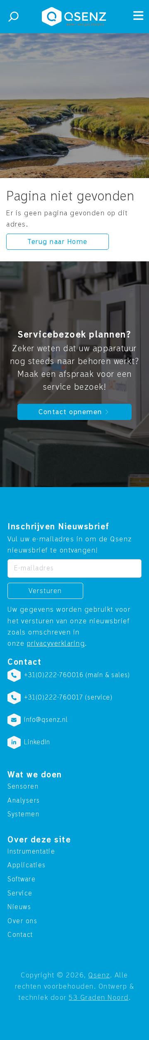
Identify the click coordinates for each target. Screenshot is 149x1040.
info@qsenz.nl (46, 720)
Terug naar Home (57, 241)
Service (20, 893)
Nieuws (19, 907)
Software (21, 879)
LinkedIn (37, 742)
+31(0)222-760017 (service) (68, 697)
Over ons (22, 921)
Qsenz (99, 975)
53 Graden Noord (99, 997)
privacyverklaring (56, 643)
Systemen (23, 814)
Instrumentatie (31, 851)
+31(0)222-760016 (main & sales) (77, 675)
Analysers (23, 800)
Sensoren (22, 786)
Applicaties (26, 865)
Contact (20, 934)
